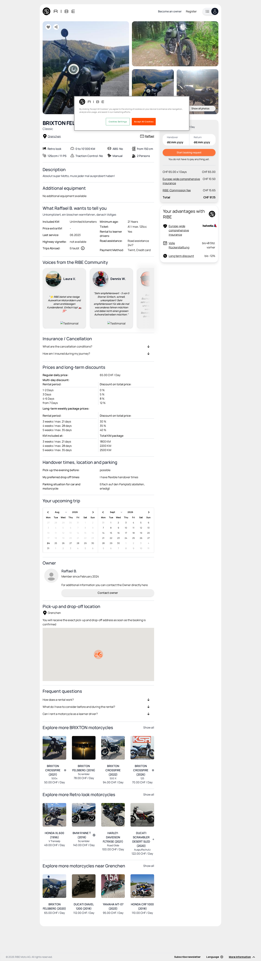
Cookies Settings (118, 121)
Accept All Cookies (143, 121)
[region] (131, 113)
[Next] (150, 297)
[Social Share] (56, 27)
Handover (172, 137)
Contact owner (108, 593)
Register (191, 11)
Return (198, 137)
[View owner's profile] (51, 576)
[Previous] (47, 297)
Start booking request (189, 152)
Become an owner (170, 11)
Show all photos (200, 108)
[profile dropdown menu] (210, 11)
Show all (148, 727)
